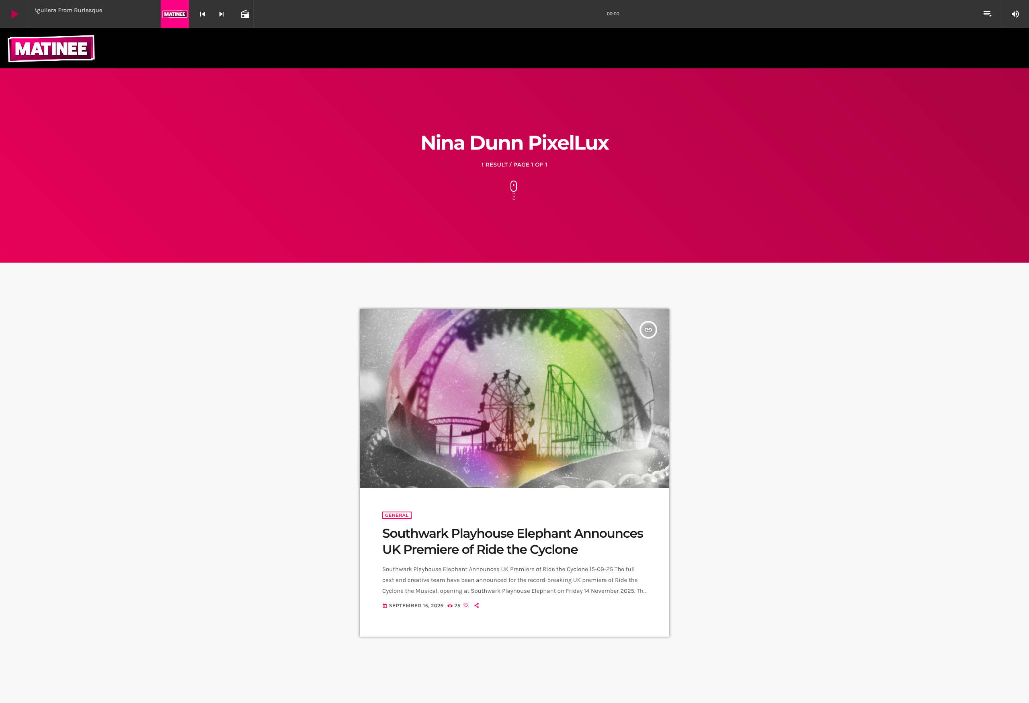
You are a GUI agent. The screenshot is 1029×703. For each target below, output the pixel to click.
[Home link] (51, 48)
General (397, 515)
